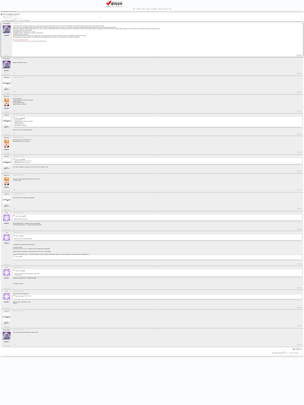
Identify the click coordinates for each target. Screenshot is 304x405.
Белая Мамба (6, 23)
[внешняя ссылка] (31, 31)
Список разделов (5, 11)
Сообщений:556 (6, 93)
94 (22, 20)
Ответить (299, 55)
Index (134, 8)
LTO (7, 212)
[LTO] (14, 73)
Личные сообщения (163, 8)
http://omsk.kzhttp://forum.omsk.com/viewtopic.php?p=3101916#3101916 (30, 41)
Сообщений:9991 (6, 112)
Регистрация (154, 8)
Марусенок (6, 96)
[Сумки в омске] (14, 92)
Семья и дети (13, 11)
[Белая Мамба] (14, 229)
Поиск (143, 8)
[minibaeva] (14, 208)
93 (21, 20)
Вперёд (27, 20)
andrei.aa (6, 77)
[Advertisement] (42, 47)
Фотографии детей (11, 14)
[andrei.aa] (14, 111)
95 (24, 20)
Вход (170, 8)
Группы (148, 8)
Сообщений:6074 (6, 229)
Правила (139, 8)
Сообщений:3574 (6, 55)
